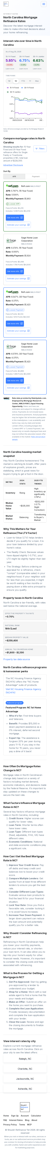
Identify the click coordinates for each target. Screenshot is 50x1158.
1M (16, 81)
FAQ (5, 1120)
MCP (29, 1124)
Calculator (36, 1115)
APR (14, 176)
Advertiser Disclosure (13, 165)
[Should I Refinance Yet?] (6, 4)
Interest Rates (16, 1120)
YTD (23, 81)
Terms (22, 1124)
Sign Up (15, 1115)
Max (37, 81)
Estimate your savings (16, 225)
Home (6, 1115)
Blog (27, 1120)
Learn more (10, 69)
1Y (30, 81)
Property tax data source (16, 659)
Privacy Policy (10, 1124)
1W (9, 81)
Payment (36, 176)
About (34, 1120)
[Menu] (44, 4)
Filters (41, 148)
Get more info (13, 217)
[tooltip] (13, 204)
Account (25, 1115)
